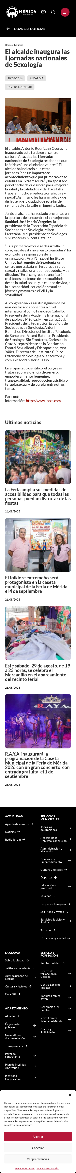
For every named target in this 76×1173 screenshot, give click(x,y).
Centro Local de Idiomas (50, 986)
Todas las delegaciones (49, 828)
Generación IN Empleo (50, 1008)
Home (8, 44)
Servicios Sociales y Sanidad (53, 921)
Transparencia (14, 1046)
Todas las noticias (28, 29)
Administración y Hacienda (51, 850)
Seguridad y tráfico (52, 911)
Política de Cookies (25, 1168)
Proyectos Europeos (53, 903)
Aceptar (38, 1136)
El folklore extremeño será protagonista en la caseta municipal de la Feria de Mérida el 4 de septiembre (36, 584)
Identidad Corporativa (12, 1077)
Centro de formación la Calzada (49, 974)
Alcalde (10, 1016)
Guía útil (10, 994)
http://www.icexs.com (43, 400)
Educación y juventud (48, 886)
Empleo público (50, 963)
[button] (70, 1095)
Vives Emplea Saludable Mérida (51, 1019)
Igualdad (46, 895)
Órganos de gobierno (12, 1025)
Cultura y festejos (16, 986)
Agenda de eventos (17, 824)
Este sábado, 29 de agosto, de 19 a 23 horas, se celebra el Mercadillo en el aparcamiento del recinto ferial (37, 672)
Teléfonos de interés (17, 968)
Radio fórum (13, 839)
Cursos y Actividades (48, 1031)
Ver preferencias (38, 1159)
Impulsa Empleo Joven (51, 997)
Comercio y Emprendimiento (51, 860)
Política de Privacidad (48, 1168)
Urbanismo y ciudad (53, 938)
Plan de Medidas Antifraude (15, 1066)
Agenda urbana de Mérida (16, 977)
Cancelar (38, 1148)
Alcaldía (37, 78)
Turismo (46, 930)
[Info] (43, 12)
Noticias (18, 44)
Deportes (46, 877)
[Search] (53, 12)
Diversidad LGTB (19, 86)
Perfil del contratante (12, 1055)
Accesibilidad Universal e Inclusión (54, 839)
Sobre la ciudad (14, 960)
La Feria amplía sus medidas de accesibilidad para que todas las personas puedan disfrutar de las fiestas (38, 496)
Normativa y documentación (15, 1037)
